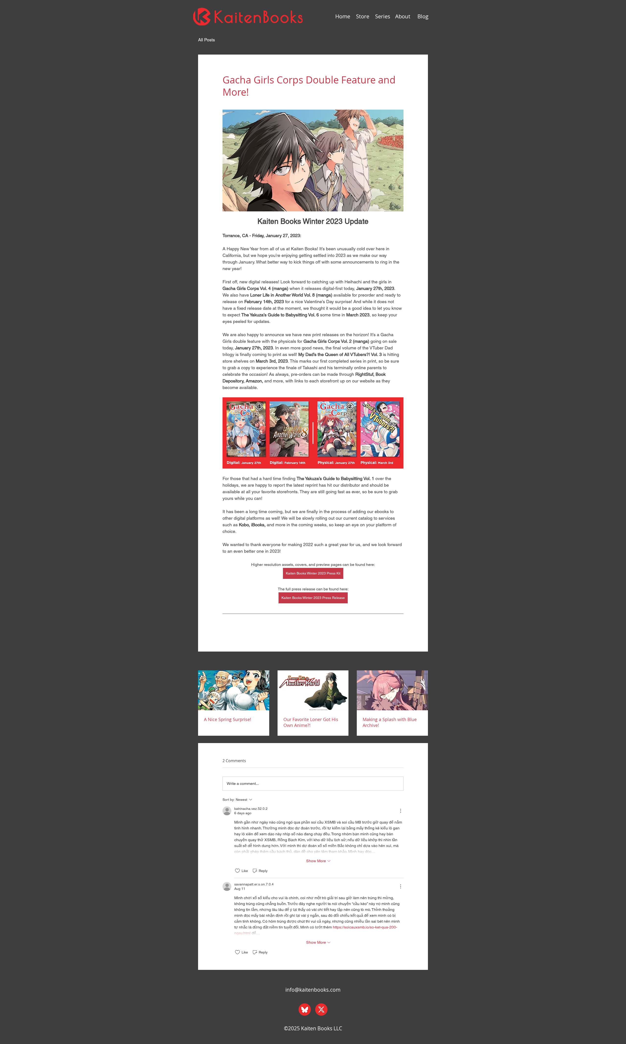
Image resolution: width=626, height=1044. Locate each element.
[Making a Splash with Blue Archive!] (392, 690)
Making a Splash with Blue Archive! (390, 722)
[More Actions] (400, 811)
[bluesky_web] (305, 1009)
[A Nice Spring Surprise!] (233, 690)
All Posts (206, 39)
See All (422, 661)
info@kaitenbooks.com (313, 989)
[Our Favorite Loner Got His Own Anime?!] (313, 690)
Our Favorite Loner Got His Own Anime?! (310, 722)
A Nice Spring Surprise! (227, 719)
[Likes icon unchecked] (237, 871)
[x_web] (321, 1009)
